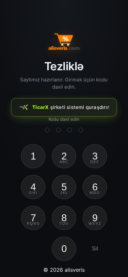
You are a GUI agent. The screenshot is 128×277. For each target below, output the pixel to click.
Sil (95, 248)
